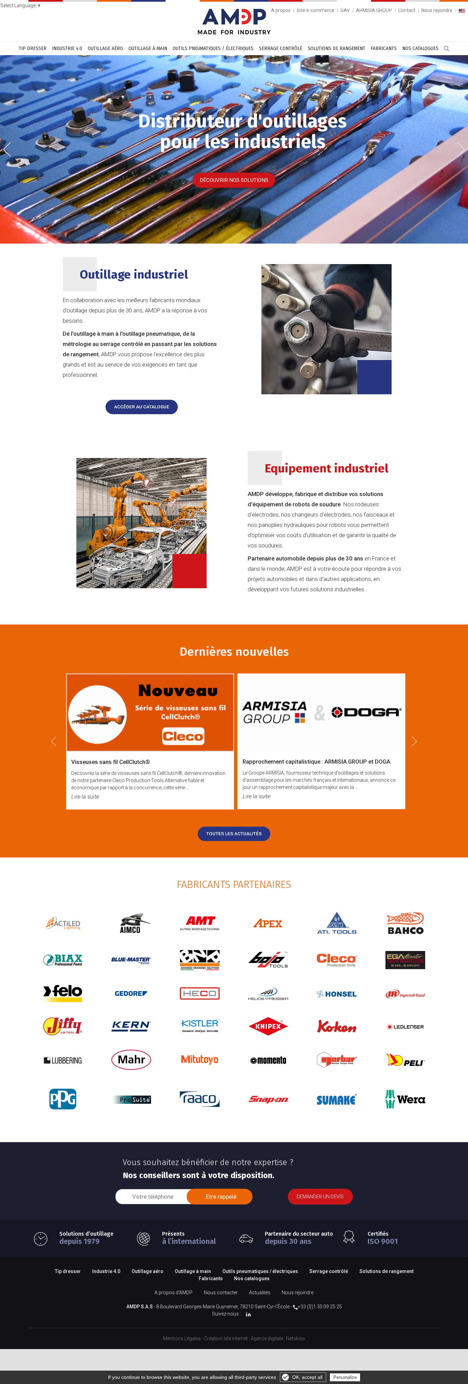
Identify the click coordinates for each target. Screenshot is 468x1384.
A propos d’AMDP (174, 1292)
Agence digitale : (268, 1338)
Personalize (345, 1377)
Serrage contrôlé (280, 48)
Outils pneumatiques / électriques (213, 48)
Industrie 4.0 (67, 48)
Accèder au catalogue (141, 406)
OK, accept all (307, 1377)
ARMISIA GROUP (374, 10)
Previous (12, 150)
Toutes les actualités (234, 833)
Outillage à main (147, 48)
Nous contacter (221, 1292)
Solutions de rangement (336, 48)
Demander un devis (320, 1196)
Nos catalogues (420, 48)
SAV (345, 10)
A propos (281, 10)
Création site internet (226, 1338)
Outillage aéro (105, 48)
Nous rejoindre (437, 10)
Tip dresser (33, 48)
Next (458, 148)
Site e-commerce (315, 10)
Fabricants (384, 48)
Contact (406, 10)
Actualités (259, 1292)
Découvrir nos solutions (234, 180)
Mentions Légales (182, 1338)
